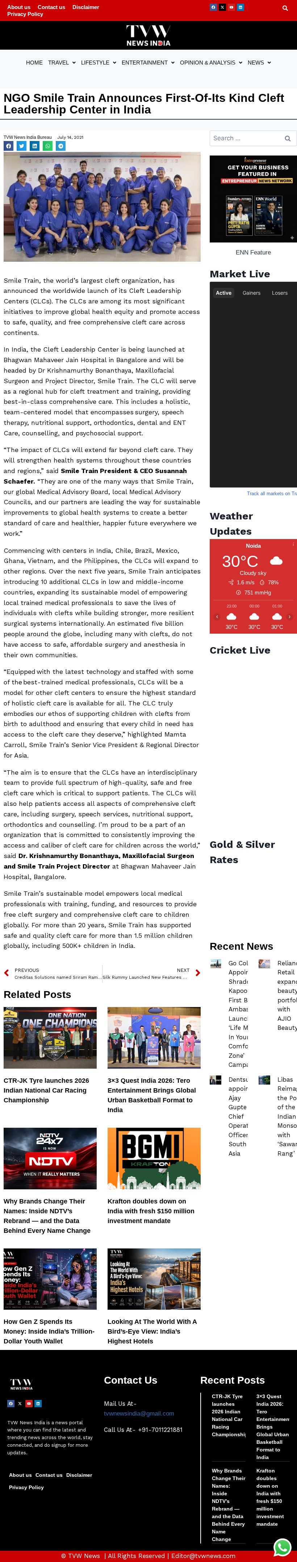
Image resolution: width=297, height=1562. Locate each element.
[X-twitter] (222, 7)
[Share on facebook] (8, 146)
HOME (34, 62)
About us (18, 7)
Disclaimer (85, 7)
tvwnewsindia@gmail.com (139, 1413)
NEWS (256, 62)
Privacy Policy (25, 14)
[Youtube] (231, 7)
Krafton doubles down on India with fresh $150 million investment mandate (151, 1211)
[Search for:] (253, 138)
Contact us (51, 7)
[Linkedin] (240, 7)
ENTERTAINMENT (145, 62)
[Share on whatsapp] (48, 146)
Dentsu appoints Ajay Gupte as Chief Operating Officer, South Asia (243, 1116)
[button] (62, 62)
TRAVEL (58, 62)
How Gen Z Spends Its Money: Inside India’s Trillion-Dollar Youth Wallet (49, 1331)
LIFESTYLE (95, 62)
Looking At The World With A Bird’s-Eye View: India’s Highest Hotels (152, 1331)
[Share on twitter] (21, 146)
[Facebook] (213, 7)
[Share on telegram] (61, 146)
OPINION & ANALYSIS (207, 62)
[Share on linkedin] (34, 146)
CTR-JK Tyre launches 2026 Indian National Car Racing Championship (46, 1090)
